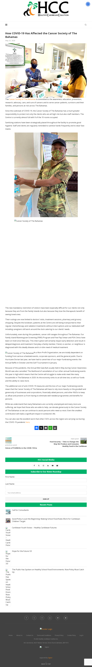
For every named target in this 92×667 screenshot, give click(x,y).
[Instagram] (42, 618)
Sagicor (50, 658)
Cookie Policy (71, 635)
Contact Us (29, 635)
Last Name (9, 484)
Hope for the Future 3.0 (22, 551)
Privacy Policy (59, 635)
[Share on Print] (55, 428)
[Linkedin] (50, 618)
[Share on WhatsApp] (50, 428)
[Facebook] (26, 618)
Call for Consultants (20, 510)
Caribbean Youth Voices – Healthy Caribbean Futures (34, 527)
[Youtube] (58, 618)
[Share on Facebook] (37, 428)
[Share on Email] (46, 428)
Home (11, 635)
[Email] (66, 618)
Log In (81, 635)
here (28, 422)
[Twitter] (34, 618)
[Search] (85, 24)
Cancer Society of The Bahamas (22, 99)
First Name (9, 477)
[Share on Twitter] (41, 428)
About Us (19, 635)
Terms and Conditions (44, 635)
